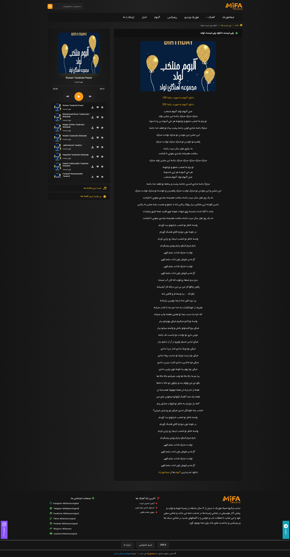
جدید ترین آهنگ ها (93, 188)
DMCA (163, 545)
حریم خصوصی (145, 545)
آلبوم (157, 17)
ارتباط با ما (128, 17)
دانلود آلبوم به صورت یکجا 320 (178, 104)
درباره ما (127, 545)
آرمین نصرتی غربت (147, 503)
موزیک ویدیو (192, 17)
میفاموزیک (228, 17)
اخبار (144, 17)
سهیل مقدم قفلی (147, 512)
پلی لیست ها (226, 25)
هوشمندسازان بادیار (122, 553)
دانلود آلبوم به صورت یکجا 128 (178, 97)
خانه (237, 25)
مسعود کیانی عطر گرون (145, 507)
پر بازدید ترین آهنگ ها (91, 196)
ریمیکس (172, 17)
